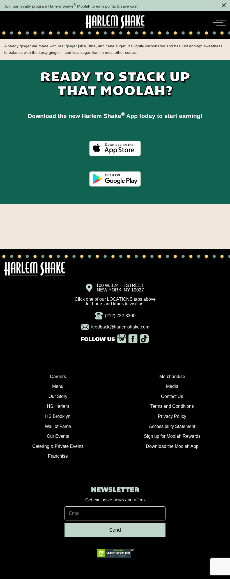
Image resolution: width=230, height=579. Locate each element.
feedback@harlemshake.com (120, 327)
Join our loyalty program (25, 6)
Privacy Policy (172, 416)
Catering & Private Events (58, 446)
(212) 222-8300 (120, 315)
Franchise (58, 456)
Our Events (58, 436)
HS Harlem (58, 406)
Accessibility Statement (172, 426)
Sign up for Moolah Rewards (172, 436)
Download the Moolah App (172, 446)
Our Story (58, 396)
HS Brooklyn (57, 416)
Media (172, 386)
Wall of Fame (58, 426)
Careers (58, 376)
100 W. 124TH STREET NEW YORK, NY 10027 (120, 287)
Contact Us (172, 396)
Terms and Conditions (172, 406)
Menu (57, 386)
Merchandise (172, 376)
